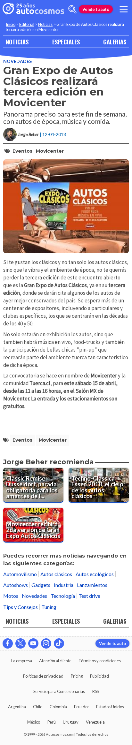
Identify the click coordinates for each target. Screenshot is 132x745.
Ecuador (81, 706)
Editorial (26, 24)
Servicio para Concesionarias (59, 691)
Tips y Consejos (20, 607)
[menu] (123, 9)
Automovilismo (20, 574)
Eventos (22, 151)
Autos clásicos (56, 574)
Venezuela (95, 722)
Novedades (17, 61)
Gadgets (40, 585)
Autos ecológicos (95, 574)
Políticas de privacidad (43, 676)
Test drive (89, 596)
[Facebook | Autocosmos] (8, 643)
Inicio (10, 24)
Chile (37, 706)
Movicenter (50, 151)
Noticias (45, 24)
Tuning (48, 607)
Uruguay (70, 722)
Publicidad (99, 676)
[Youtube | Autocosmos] (33, 643)
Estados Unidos (110, 706)
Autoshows (15, 585)
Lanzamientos (92, 585)
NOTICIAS (17, 41)
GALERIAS (114, 41)
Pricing (77, 676)
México (33, 722)
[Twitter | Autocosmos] (20, 643)
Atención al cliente (55, 660)
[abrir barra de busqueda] (72, 9)
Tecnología (63, 596)
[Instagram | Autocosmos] (46, 643)
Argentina (17, 706)
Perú (51, 722)
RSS (95, 691)
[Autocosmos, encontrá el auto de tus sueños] (33, 9)
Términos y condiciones (99, 660)
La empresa (21, 660)
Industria (63, 585)
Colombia (58, 706)
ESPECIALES (66, 41)
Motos (10, 596)
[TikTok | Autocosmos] (59, 643)
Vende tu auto (95, 9)
